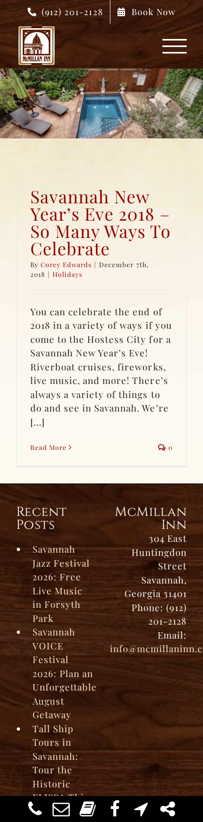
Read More (48, 447)
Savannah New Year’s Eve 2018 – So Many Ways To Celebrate (100, 222)
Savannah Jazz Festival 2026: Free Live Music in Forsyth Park (61, 583)
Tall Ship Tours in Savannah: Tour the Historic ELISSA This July (60, 769)
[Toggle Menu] (174, 46)
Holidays (67, 274)
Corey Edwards (66, 264)
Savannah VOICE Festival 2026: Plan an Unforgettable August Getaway (63, 673)
